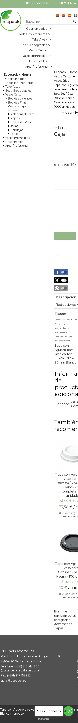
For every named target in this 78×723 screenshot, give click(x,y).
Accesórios (15, 110)
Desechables (38, 61)
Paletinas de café (22, 114)
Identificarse (37, 3)
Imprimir (67, 113)
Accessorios (63, 624)
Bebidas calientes (20, 98)
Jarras (14, 126)
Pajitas (15, 118)
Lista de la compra (60, 9)
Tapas (14, 134)
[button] (61, 272)
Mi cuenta (67, 3)
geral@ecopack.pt (13, 680)
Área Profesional (36, 66)
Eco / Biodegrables (34, 45)
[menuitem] (36, 27)
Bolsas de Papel (21, 122)
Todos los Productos (33, 34)
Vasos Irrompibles (34, 56)
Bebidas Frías (17, 102)
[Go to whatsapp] (68, 711)
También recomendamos (66, 425)
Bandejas (16, 130)
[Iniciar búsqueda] (75, 21)
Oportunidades (36, 28)
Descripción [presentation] (66, 297)
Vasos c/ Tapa (17, 106)
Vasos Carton (38, 50)
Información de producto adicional (66, 384)
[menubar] (26, 46)
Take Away (39, 39)
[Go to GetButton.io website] (39, 719)
